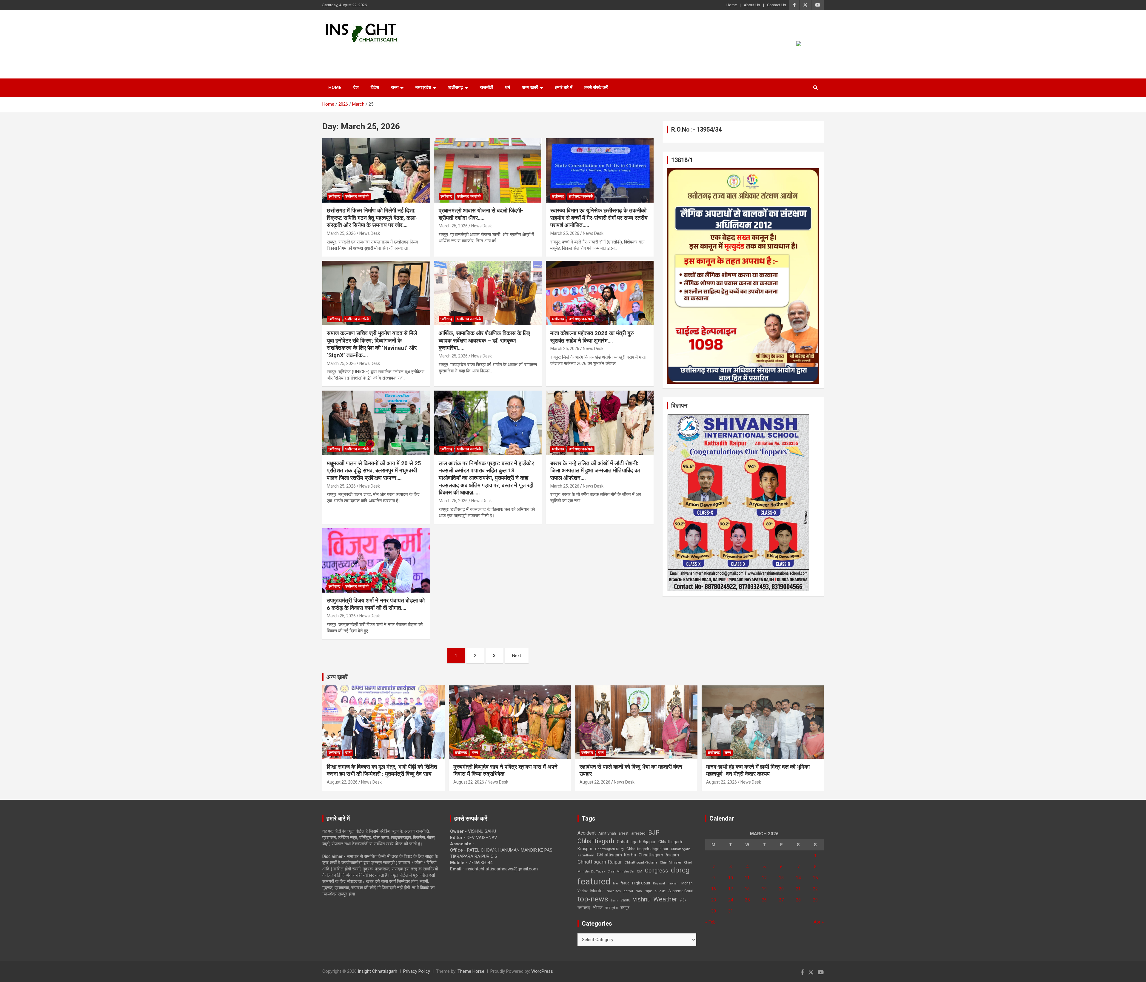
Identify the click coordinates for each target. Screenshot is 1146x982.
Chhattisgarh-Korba (616, 855)
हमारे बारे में (563, 87)
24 (730, 900)
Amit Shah (607, 833)
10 (730, 878)
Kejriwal (659, 883)
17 (730, 889)
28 (798, 900)
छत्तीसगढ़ (583, 907)
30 (713, 911)
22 (815, 889)
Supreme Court (681, 891)
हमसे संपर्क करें (596, 87)
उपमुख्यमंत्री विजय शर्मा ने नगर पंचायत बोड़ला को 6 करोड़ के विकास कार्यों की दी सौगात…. (376, 604)
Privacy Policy (416, 971)
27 (781, 900)
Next (516, 655)
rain (639, 891)
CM (639, 871)
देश (356, 87)
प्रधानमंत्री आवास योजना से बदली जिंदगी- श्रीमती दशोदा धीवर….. (481, 214)
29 (815, 900)
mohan (673, 883)
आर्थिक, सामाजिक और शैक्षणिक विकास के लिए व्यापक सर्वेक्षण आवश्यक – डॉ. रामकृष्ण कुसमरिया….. (484, 340)
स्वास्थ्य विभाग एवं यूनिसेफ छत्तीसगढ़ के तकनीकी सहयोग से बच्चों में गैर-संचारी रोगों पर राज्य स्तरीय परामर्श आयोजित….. (599, 218)
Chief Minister (670, 862)
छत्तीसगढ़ (455, 87)
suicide (660, 891)
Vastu (625, 900)
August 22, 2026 (342, 782)
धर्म (507, 87)
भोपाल (598, 907)
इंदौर (683, 900)
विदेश (375, 87)
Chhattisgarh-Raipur (599, 862)
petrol (628, 891)
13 (781, 878)
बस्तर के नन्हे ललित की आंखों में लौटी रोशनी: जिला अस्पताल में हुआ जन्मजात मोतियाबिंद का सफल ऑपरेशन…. (595, 470)
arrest (624, 833)
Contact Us (776, 5)
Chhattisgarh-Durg (609, 849)
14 (798, 878)
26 (764, 900)
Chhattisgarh (595, 841)
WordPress (542, 971)
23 (713, 900)
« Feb (710, 922)
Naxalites (614, 891)
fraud (624, 883)
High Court (641, 883)
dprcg (680, 870)
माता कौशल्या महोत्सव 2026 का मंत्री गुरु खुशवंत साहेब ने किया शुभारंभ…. (592, 337)
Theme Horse (471, 971)
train (614, 900)
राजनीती (486, 87)
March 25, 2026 (341, 233)
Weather (665, 899)
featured (593, 881)
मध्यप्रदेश (423, 87)
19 (764, 889)
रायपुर (624, 907)
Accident (586, 833)
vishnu (642, 899)
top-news (592, 899)
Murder (597, 890)
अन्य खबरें (530, 87)
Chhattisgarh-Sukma (641, 862)
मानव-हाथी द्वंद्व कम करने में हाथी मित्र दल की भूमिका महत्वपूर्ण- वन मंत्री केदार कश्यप (758, 770)
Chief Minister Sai (621, 871)
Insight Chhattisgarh (376, 52)
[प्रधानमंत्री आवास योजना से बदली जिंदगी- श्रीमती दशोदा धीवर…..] (488, 170)
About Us (752, 5)
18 (747, 889)
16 (713, 889)
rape (648, 891)
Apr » (819, 922)
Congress (656, 870)
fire (615, 883)
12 (764, 878)
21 (798, 889)
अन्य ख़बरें (337, 677)
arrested (638, 833)
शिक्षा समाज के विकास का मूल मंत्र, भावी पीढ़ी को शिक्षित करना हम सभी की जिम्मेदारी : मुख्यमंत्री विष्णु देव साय (382, 770)
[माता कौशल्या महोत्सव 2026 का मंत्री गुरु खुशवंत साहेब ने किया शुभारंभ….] (600, 293)
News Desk (369, 233)
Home (731, 5)
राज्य (394, 87)
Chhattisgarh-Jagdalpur (647, 848)
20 (781, 889)
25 (747, 900)
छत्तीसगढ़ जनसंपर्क (357, 196)
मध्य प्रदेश (611, 908)
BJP (654, 832)
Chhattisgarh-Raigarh (659, 854)
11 (747, 878)
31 (730, 911)
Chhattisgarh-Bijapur (636, 841)
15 (815, 878)
